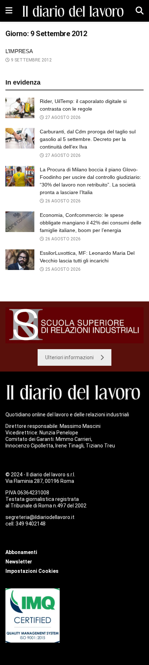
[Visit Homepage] (74, 11)
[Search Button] (140, 11)
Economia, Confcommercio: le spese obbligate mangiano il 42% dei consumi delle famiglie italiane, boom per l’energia (90, 222)
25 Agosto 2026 (62, 269)
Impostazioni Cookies (32, 571)
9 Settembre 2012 (31, 60)
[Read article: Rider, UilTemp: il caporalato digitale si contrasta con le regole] (19, 108)
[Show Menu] (8, 11)
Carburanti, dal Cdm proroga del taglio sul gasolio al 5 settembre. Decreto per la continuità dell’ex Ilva (88, 139)
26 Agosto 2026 (62, 200)
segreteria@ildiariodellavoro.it (39, 517)
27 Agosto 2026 (62, 117)
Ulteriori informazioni (69, 357)
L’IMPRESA (19, 51)
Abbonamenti (21, 552)
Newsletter (18, 562)
